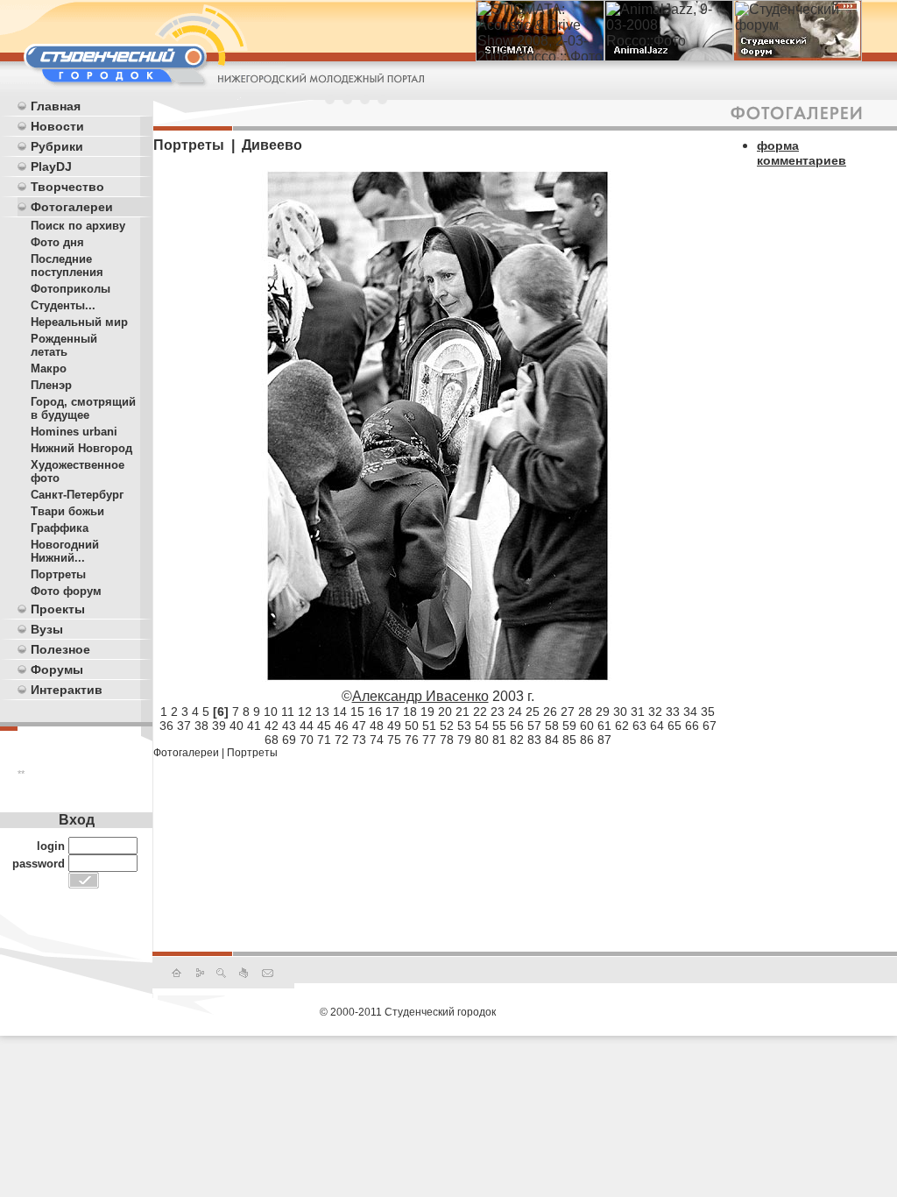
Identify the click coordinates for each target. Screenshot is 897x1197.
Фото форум (66, 591)
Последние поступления (67, 265)
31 (638, 712)
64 (657, 726)
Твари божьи (67, 511)
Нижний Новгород (81, 448)
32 (655, 712)
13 (322, 712)
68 (272, 740)
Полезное (60, 649)
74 (377, 740)
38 (201, 726)
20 (445, 712)
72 (342, 740)
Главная (56, 106)
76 (412, 740)
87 (604, 740)
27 (568, 712)
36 (166, 726)
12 (305, 712)
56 (517, 726)
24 (515, 712)
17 (392, 712)
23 (498, 712)
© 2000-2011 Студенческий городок (408, 1012)
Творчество (67, 187)
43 (289, 726)
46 (342, 726)
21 (463, 712)
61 (604, 726)
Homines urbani (74, 431)
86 (587, 740)
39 (219, 726)
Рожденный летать (64, 345)
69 (289, 740)
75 (394, 740)
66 (692, 726)
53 (464, 726)
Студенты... (63, 305)
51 (429, 726)
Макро (49, 368)
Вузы (47, 629)
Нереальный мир (79, 322)
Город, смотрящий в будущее (83, 408)
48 (377, 726)
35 (708, 712)
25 (533, 712)
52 (447, 726)
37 (184, 726)
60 (587, 726)
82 (517, 740)
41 (254, 726)
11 (287, 712)
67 (710, 726)
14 (340, 712)
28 (585, 712)
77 (429, 740)
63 (639, 726)
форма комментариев (801, 152)
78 (447, 740)
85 (569, 740)
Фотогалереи (72, 207)
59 (569, 726)
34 (690, 712)
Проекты (58, 609)
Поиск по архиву (78, 225)
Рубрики (57, 146)
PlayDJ (51, 166)
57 (534, 726)
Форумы (57, 669)
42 (272, 726)
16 (375, 712)
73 (359, 740)
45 (324, 726)
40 (237, 726)
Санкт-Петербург (77, 494)
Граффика (59, 528)
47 (359, 726)
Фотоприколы (70, 288)
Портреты (58, 574)
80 (482, 740)
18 (410, 712)
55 (499, 726)
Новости (57, 126)
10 (271, 712)
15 (357, 712)
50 (412, 726)
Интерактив (66, 690)
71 (324, 740)
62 (622, 726)
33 (673, 712)
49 (394, 726)
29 (603, 712)
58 (552, 726)
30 (620, 712)
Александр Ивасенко (420, 696)
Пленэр (51, 385)
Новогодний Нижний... (65, 551)
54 (482, 726)
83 (534, 740)
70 (307, 740)
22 (480, 712)
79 (464, 740)
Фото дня (57, 242)
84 (552, 740)
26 (550, 712)
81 (499, 740)
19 (427, 712)
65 (674, 726)
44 (307, 726)
